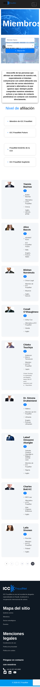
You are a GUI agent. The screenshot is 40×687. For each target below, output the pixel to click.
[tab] (20, 121)
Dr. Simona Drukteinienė (30, 399)
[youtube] (14, 673)
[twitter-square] (5, 673)
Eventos (5, 624)
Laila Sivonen (27, 529)
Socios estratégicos (9, 620)
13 (27, 563)
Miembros (6, 617)
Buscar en (21, 51)
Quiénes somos (8, 613)
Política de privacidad (10, 646)
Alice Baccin (27, 228)
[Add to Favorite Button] (25, 190)
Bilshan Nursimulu (28, 271)
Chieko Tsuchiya (28, 346)
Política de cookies (9, 650)
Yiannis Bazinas (27, 185)
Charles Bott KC (27, 487)
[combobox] (20, 45)
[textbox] (9, 45)
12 (22, 563)
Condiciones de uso (9, 643)
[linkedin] (10, 673)
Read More (28, 385)
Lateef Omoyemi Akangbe (28, 440)
